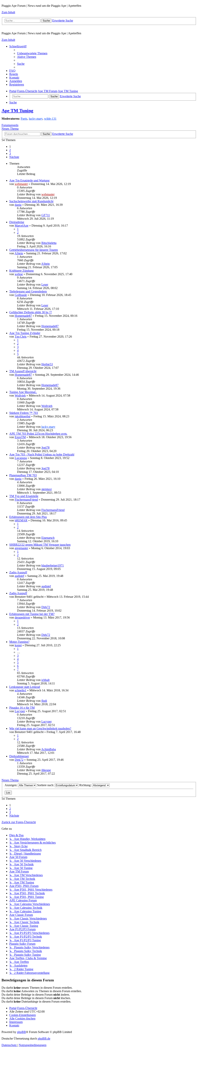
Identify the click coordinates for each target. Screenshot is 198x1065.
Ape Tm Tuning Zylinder (24, 333)
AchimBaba (48, 749)
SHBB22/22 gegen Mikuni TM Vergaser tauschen (40, 544)
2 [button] (10, 150)
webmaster (21, 184)
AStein (19, 253)
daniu (18, 204)
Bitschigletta (48, 243)
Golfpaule (21, 295)
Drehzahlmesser (19, 756)
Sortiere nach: (46, 785)
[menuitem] (32, 53)
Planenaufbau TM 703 (23, 475)
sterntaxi (46, 489)
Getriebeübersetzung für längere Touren (33, 249)
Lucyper (20, 711)
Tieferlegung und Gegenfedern (28, 291)
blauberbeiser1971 (52, 565)
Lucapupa (21, 458)
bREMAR (21, 520)
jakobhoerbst (22, 416)
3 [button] (10, 153)
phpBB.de (44, 1038)
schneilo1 (20, 690)
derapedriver (22, 617)
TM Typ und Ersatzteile (23, 496)
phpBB (21, 1032)
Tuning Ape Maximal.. (23, 392)
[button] (14, 157)
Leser (44, 284)
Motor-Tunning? (19, 641)
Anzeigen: (11, 785)
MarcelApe (21, 225)
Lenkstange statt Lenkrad (24, 686)
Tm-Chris (20, 336)
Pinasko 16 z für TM (22, 707)
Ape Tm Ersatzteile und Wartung (29, 180)
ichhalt (45, 680)
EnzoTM (20, 437)
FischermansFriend (26, 499)
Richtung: (85, 785)
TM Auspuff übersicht (22, 371)
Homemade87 (23, 315)
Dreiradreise (16, 222)
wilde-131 (50, 118)
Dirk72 (45, 607)
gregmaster (21, 548)
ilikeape (46, 770)
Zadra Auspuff (18, 572)
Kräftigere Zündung (21, 270)
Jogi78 (45, 447)
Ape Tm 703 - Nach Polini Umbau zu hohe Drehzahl (41, 454)
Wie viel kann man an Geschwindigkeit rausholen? (40, 728)
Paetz (24, 118)
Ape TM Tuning (17, 110)
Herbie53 (47, 364)
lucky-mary (36, 118)
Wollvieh (20, 395)
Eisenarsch (48, 537)
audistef (19, 575)
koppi (18, 645)
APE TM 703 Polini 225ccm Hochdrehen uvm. (38, 433)
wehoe (19, 274)
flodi (44, 700)
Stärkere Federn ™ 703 (23, 412)
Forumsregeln (10, 125)
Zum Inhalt (8, 12)
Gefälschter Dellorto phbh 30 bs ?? (30, 312)
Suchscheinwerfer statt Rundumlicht (31, 201)
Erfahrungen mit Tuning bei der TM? (32, 614)
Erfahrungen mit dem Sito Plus (28, 517)
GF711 (45, 215)
